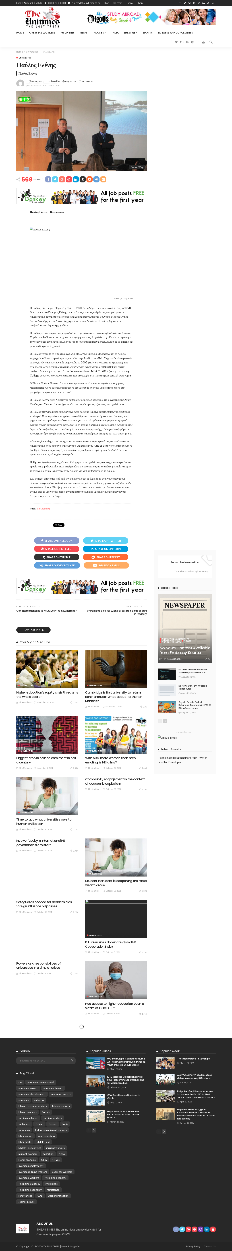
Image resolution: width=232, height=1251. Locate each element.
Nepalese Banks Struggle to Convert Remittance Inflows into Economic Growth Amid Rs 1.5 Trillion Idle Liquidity (196, 1114)
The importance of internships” (193, 1058)
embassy (39, 1100)
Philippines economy (30, 1189)
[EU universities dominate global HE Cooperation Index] (116, 919)
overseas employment (31, 1165)
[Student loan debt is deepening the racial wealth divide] (116, 857)
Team (129, 3)
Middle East (43, 1141)
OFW (44, 1159)
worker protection (58, 1195)
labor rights (24, 1141)
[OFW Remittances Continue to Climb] (95, 1100)
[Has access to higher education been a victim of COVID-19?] (116, 980)
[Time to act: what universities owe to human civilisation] (47, 796)
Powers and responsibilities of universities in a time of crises (38, 965)
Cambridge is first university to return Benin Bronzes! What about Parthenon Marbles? (113, 696)
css (20, 1082)
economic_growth (61, 1094)
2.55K (75, 768)
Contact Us (210, 1246)
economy (23, 1100)
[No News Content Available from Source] (167, 690)
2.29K (75, 912)
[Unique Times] (22, 1228)
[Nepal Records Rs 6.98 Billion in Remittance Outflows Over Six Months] (95, 1116)
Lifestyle (129, 32)
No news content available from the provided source (193, 671)
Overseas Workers (42, 32)
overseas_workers (28, 1177)
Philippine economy (55, 1177)
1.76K (144, 1014)
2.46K (75, 829)
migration (48, 1153)
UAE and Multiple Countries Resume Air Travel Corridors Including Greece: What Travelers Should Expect (126, 1061)
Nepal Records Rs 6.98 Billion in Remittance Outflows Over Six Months (123, 1114)
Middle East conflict (29, 1147)
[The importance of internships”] (165, 1063)
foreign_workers (53, 1117)
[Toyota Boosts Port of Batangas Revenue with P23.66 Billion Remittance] (167, 707)
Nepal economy (27, 1159)
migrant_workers (28, 1153)
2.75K (144, 952)
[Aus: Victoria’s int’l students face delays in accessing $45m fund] (165, 1079)
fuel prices (24, 1123)
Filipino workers (61, 1106)
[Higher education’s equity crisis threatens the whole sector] (47, 669)
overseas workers (62, 1171)
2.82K (75, 851)
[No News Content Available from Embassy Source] (185, 628)
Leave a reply (32, 629)
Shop (140, 3)
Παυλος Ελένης (37, 81)
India (115, 32)
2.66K (144, 768)
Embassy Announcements (175, 32)
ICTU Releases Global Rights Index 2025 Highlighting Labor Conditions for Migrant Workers (125, 1080)
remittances (25, 1195)
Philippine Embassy (29, 1183)
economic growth (28, 1088)
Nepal (83, 32)
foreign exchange (28, 1117)
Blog (106, 3)
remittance (53, 1189)
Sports (148, 32)
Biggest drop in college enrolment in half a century (46, 760)
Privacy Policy (193, 1246)
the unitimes (25, 702)
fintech (46, 1111)
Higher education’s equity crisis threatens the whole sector (47, 694)
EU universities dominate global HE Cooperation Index (110, 944)
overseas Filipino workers (32, 1171)
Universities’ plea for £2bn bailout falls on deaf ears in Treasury (117, 612)
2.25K (144, 789)
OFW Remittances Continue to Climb (123, 1097)
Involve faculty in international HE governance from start (40, 842)
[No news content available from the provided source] (167, 674)
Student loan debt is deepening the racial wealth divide (116, 883)
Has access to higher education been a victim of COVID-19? (114, 1005)
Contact (117, 3)
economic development (41, 1082)
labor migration (46, 1135)
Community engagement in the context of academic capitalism (115, 781)
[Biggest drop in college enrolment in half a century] (47, 735)
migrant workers (55, 1147)
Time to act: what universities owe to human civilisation (43, 821)
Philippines (67, 32)
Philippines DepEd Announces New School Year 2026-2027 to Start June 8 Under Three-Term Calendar (196, 1094)
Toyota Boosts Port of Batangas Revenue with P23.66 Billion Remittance (195, 705)
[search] (213, 3)
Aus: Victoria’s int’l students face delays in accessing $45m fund (194, 1076)
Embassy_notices (171, 641)
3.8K (145, 706)
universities (25, 58)
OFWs (56, 1159)
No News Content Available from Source (193, 687)
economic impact (53, 1088)
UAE (40, 1195)
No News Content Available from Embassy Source (185, 650)
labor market (25, 1135)
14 (209, 659)
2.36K (75, 973)
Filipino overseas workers (32, 1106)
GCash (39, 1123)
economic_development (31, 1094)
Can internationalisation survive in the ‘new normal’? (46, 611)
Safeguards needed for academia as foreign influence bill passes (44, 904)
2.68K (75, 702)
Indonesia (99, 32)
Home (20, 32)
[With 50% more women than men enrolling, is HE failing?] (116, 735)
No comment (88, 81)
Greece (187, 641)
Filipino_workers (27, 1111)
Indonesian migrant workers (51, 1129)
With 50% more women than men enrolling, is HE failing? (110, 760)
